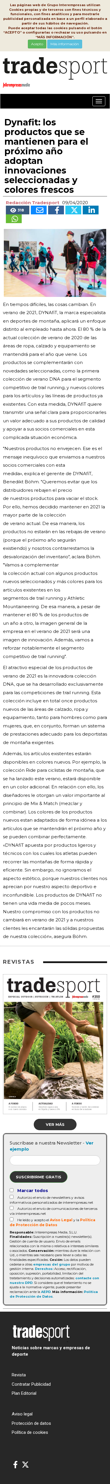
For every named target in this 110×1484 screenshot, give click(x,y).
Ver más (55, 1124)
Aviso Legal (61, 1220)
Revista (19, 1375)
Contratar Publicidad (31, 1384)
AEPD (46, 1292)
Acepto (37, 44)
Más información (64, 44)
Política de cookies (30, 1432)
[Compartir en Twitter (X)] (73, 210)
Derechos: (44, 1269)
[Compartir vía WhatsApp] (14, 218)
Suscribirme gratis (38, 1177)
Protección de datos (31, 1423)
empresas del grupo (51, 1264)
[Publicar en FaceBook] (56, 210)
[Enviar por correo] (39, 210)
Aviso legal (22, 1414)
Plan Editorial (24, 1393)
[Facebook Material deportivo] (15, 1465)
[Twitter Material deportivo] (25, 1465)
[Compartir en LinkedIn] (91, 210)
